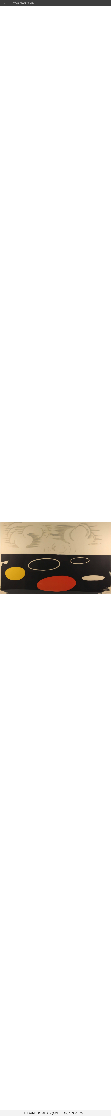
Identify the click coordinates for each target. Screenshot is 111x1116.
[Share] (101, 3)
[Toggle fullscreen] (95, 3)
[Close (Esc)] (108, 3)
